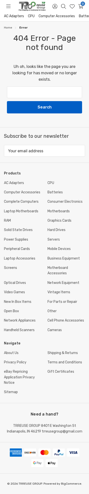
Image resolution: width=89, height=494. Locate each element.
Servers (53, 239)
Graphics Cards (59, 220)
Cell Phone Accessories (65, 320)
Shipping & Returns (62, 353)
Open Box (11, 311)
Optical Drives (15, 283)
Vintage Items (58, 292)
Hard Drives (56, 230)
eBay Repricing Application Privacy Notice (19, 377)
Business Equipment (63, 258)
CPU (31, 16)
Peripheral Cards (17, 249)
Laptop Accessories (19, 258)
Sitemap (11, 392)
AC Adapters (14, 16)
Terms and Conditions (64, 362)
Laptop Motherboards (21, 211)
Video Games (14, 292)
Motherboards (58, 211)
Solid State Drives (18, 230)
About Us (11, 353)
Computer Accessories (57, 16)
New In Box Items (17, 302)
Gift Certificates (60, 372)
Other (52, 311)
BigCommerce (71, 483)
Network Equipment (63, 283)
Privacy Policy (15, 362)
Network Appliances (20, 320)
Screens (10, 268)
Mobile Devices (59, 249)
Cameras (54, 330)
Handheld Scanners (19, 330)
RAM (7, 220)
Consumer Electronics (65, 202)
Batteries (55, 192)
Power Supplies (16, 239)
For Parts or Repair (62, 302)
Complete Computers (21, 202)
